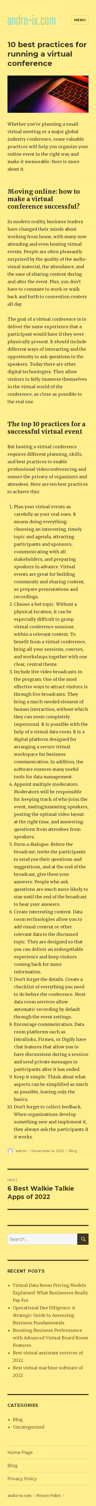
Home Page (20, 1452)
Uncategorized (28, 1427)
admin (21, 1151)
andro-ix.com (19, 1495)
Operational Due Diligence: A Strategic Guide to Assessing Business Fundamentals (44, 1315)
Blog (73, 1151)
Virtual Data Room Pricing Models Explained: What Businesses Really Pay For (50, 1293)
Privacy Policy (22, 1478)
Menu (80, 20)
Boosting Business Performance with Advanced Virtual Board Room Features (50, 1338)
